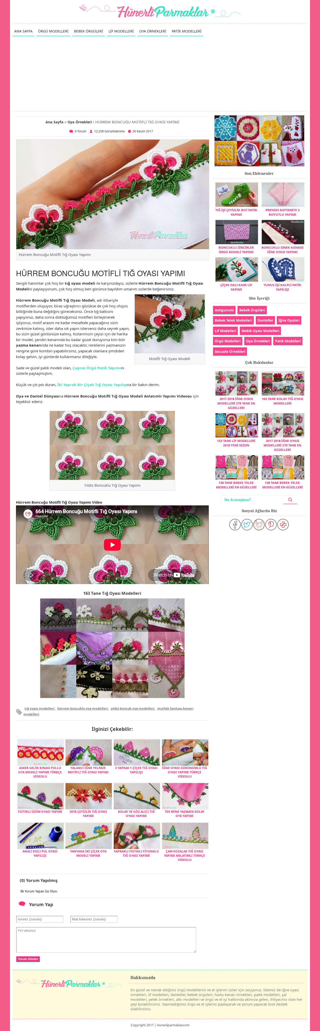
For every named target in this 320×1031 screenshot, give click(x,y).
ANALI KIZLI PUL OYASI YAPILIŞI (40, 853)
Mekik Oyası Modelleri (260, 330)
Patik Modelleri (288, 341)
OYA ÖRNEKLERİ (152, 31)
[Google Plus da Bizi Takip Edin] (283, 524)
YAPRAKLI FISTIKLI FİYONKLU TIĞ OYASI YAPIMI (136, 853)
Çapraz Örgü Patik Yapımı (96, 367)
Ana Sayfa (55, 122)
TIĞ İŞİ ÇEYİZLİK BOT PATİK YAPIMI (236, 212)
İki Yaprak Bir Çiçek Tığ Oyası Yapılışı (92, 384)
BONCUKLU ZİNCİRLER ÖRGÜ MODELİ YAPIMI (236, 249)
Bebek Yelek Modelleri (233, 320)
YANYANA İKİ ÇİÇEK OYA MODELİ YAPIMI (88, 853)
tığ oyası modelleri (39, 708)
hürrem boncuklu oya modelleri (82, 708)
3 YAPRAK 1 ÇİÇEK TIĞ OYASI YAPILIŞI (136, 770)
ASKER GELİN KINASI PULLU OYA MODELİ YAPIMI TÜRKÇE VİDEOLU (40, 772)
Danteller (265, 320)
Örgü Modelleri (227, 341)
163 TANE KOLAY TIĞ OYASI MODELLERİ (282, 401)
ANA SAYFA (23, 31)
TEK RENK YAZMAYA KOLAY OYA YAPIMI (184, 814)
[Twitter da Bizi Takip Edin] (247, 524)
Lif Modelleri (225, 330)
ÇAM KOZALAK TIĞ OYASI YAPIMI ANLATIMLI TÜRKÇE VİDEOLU (184, 855)
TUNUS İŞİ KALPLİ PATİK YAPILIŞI (282, 287)
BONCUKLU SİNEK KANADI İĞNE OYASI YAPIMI (283, 249)
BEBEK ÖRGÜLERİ (88, 31)
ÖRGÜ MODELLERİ (53, 31)
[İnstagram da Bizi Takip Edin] (259, 524)
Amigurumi (224, 310)
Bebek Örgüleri (252, 310)
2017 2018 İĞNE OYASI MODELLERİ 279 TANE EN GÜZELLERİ (236, 403)
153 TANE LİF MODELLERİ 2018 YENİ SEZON (236, 442)
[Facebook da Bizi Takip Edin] (235, 524)
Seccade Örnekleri (230, 351)
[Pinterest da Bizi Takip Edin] (271, 524)
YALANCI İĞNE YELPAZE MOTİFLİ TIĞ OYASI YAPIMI (88, 770)
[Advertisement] (160, 73)
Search (290, 499)
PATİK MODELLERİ (187, 31)
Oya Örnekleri (80, 122)
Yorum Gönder (28, 959)
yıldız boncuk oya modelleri (132, 708)
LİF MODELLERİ (121, 31)
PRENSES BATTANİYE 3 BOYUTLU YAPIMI (283, 212)
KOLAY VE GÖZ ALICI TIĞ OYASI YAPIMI (136, 814)
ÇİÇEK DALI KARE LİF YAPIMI (236, 287)
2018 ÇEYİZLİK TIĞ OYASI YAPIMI (88, 814)
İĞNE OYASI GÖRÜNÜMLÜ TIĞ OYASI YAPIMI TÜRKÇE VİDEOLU (184, 772)
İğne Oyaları (289, 320)
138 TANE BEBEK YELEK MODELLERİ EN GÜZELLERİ (236, 484)
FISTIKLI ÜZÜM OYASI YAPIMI (40, 812)
